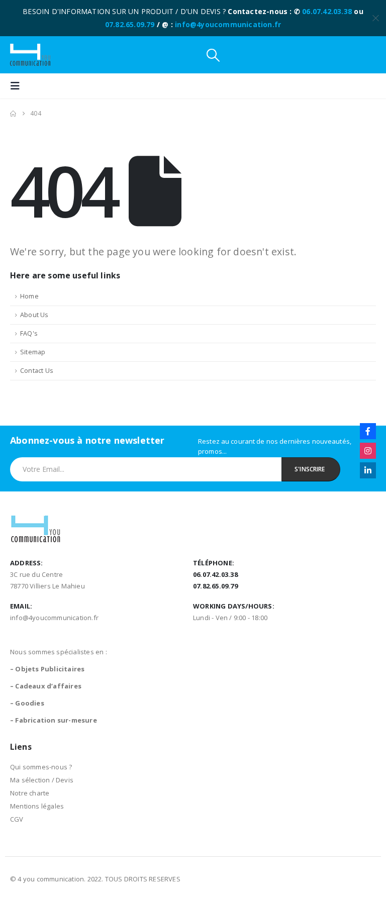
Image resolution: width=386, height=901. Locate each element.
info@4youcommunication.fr (228, 24)
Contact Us (36, 370)
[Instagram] (368, 451)
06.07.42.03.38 (327, 11)
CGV (17, 819)
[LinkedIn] (368, 470)
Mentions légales (37, 806)
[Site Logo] (30, 55)
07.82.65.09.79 (130, 24)
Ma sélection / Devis (41, 779)
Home (29, 296)
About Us (34, 315)
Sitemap (32, 352)
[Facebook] (368, 431)
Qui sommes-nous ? (41, 766)
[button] (213, 55)
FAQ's (29, 333)
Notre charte (29, 792)
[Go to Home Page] (13, 113)
